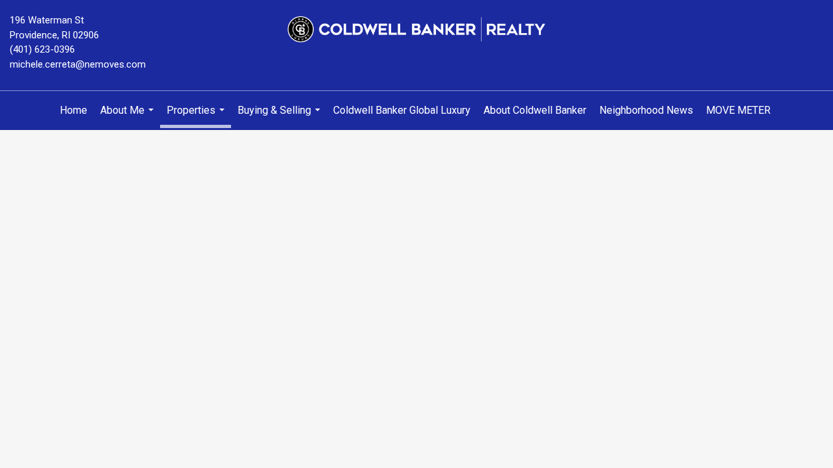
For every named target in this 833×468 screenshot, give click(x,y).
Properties (197, 116)
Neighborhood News (646, 110)
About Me (128, 117)
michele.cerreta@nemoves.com (78, 64)
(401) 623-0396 (42, 49)
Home (73, 110)
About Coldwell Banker (535, 110)
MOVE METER (738, 110)
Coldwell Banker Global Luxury (402, 110)
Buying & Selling (280, 117)
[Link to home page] (417, 29)
